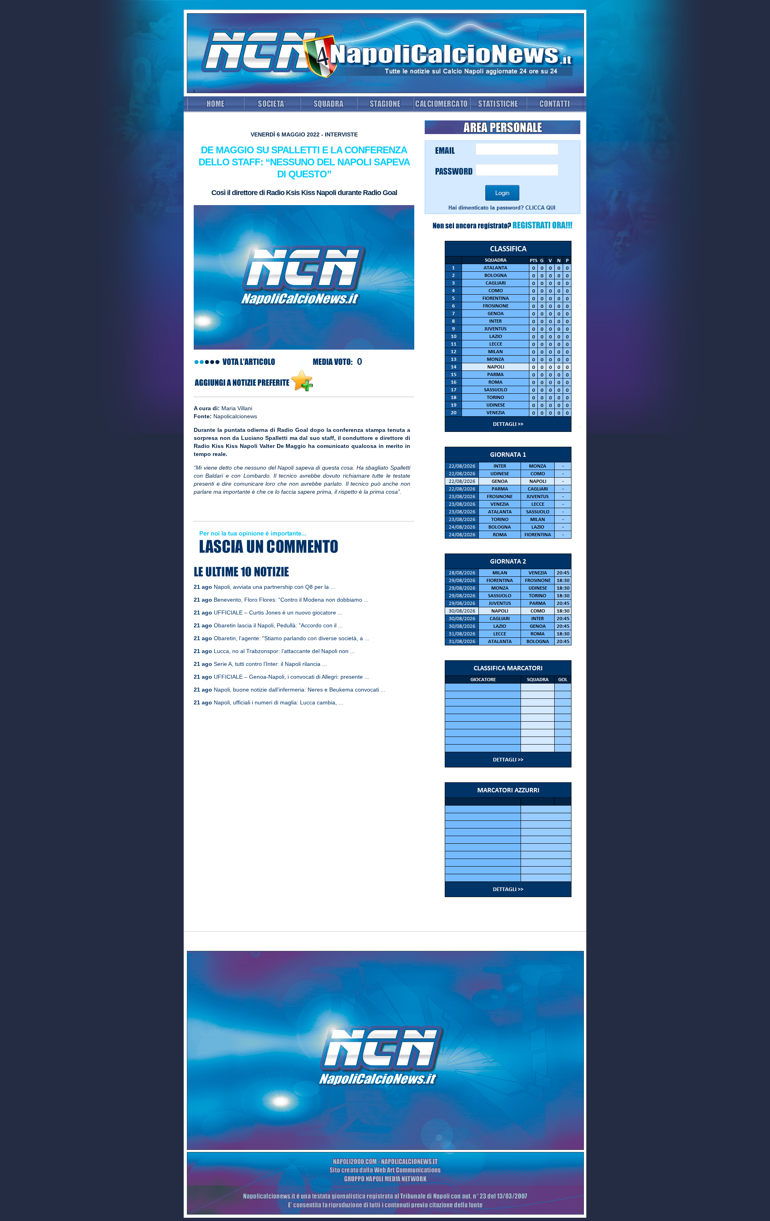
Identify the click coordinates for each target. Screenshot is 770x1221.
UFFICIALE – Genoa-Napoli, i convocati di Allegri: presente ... (291, 677)
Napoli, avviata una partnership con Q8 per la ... (274, 587)
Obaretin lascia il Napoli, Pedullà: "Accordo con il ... (278, 625)
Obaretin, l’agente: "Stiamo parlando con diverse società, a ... (291, 638)
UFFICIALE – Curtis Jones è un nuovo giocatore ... (278, 612)
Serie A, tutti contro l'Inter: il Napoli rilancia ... (270, 664)
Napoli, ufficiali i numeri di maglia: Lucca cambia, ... (278, 702)
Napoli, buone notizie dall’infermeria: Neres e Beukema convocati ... (299, 689)
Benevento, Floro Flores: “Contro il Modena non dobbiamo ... (291, 599)
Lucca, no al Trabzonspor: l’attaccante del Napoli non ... (284, 651)
